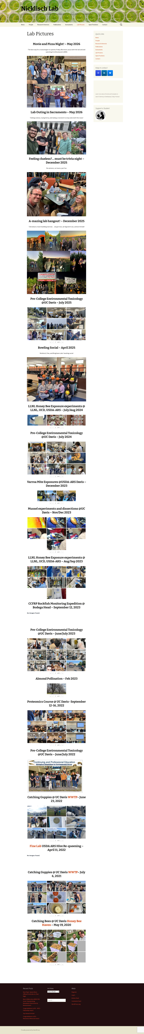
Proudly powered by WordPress (30, 1030)
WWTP (72, 797)
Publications (57, 25)
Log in (73, 995)
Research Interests (43, 25)
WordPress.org (76, 1004)
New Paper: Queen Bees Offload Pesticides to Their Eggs (31, 994)
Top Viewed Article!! (28, 1013)
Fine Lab (35, 846)
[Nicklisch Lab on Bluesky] (110, 73)
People (31, 25)
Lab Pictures (80, 25)
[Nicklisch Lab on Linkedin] (104, 73)
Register (74, 992)
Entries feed (75, 998)
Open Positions (93, 25)
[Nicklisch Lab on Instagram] (98, 73)
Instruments (69, 25)
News (23, 25)
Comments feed (76, 1001)
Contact (104, 25)
